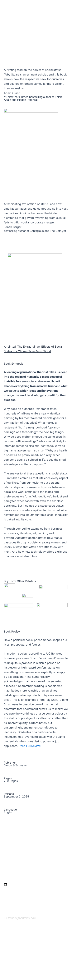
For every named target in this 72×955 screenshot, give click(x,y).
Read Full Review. (30, 746)
